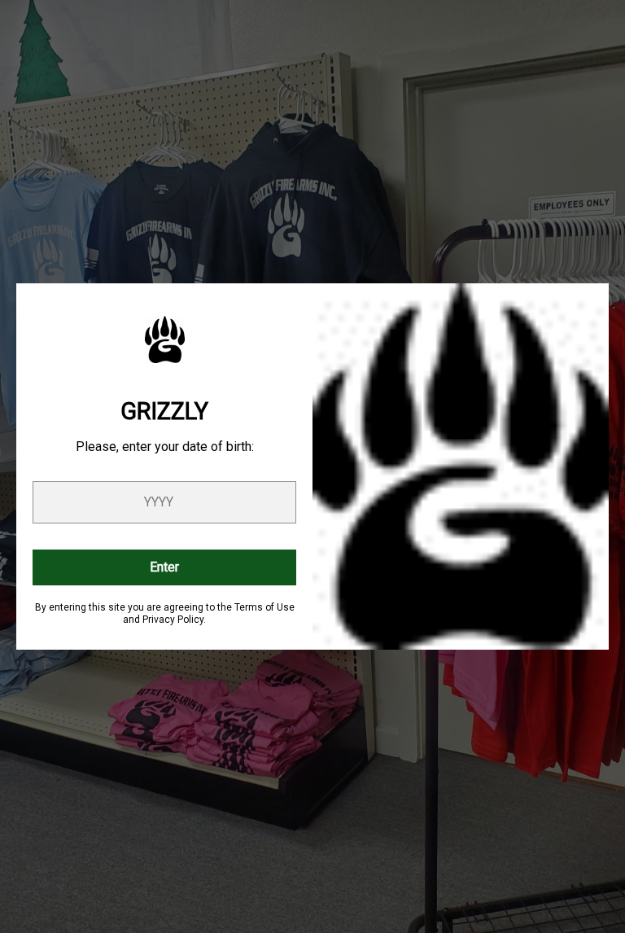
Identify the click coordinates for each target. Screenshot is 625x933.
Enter (164, 567)
